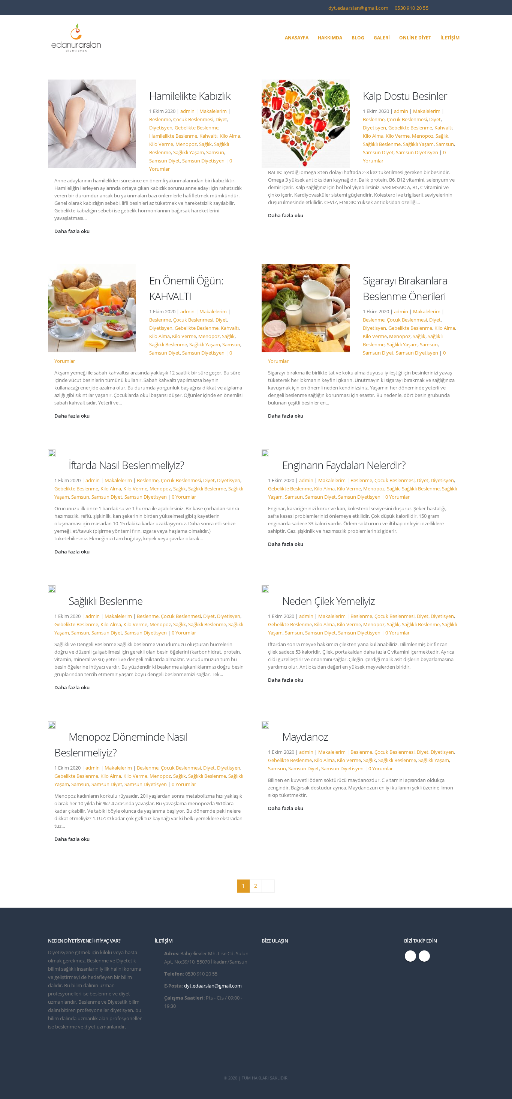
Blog (358, 38)
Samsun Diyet (164, 161)
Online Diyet (415, 38)
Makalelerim (213, 111)
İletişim (450, 38)
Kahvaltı (208, 136)
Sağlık (205, 144)
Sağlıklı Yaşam (188, 152)
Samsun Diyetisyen (203, 161)
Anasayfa (296, 38)
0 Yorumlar (184, 497)
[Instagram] (458, 8)
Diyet (221, 119)
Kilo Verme (161, 144)
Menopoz (186, 144)
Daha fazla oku (72, 231)
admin (187, 111)
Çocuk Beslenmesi (193, 119)
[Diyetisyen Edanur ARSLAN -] (76, 38)
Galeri (382, 38)
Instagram (424, 956)
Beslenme (160, 119)
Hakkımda (330, 38)
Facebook (410, 956)
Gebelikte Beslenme (197, 128)
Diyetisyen (160, 128)
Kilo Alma (230, 136)
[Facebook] (445, 8)
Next (268, 886)
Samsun (215, 152)
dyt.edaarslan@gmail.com (358, 8)
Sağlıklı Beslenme (382, 144)
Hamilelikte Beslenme (173, 136)
